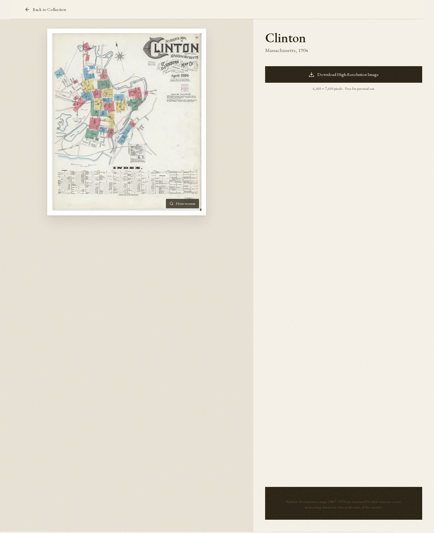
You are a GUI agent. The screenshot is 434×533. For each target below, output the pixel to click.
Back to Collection (49, 9)
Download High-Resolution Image (347, 74)
